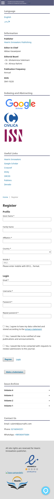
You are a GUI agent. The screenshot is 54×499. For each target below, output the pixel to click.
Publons (8, 180)
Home (5, 197)
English (7, 17)
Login (18, 359)
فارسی (7, 21)
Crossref (8, 167)
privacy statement (33, 329)
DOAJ (6, 172)
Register (8, 359)
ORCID (7, 176)
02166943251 (17, 429)
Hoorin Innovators (12, 159)
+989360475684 (22, 434)
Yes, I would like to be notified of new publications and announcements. (21, 337)
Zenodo (7, 184)
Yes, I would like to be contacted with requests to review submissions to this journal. (27, 347)
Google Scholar (11, 163)
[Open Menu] (3, 3)
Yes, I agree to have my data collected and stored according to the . (24, 328)
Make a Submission (14, 372)
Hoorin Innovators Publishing (17, 42)
